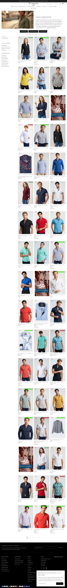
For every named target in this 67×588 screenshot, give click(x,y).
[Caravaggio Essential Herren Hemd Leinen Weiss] (57, 516)
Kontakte (29, 570)
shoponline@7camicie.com (46, 558)
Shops (29, 565)
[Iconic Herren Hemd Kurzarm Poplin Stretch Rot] (41, 486)
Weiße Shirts (4, 55)
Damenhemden (30, 6)
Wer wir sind (30, 574)
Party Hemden (4, 50)
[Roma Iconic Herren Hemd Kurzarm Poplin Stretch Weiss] (57, 192)
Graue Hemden (4, 60)
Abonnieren (60, 547)
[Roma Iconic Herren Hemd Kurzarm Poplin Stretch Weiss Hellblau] (57, 486)
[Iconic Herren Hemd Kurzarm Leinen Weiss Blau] (57, 252)
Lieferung (29, 560)
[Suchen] (64, 3)
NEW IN (39, 34)
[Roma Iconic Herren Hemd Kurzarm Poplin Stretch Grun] (41, 341)
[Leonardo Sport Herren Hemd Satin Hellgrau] (57, 78)
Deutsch (55, 3)
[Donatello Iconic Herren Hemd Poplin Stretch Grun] (41, 252)
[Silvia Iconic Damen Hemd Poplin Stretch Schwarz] (25, 48)
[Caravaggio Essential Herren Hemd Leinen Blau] (25, 428)
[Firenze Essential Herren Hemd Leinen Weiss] (57, 282)
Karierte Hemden (5, 64)
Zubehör (45, 6)
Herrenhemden (21, 6)
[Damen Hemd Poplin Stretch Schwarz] (57, 135)
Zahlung (29, 558)
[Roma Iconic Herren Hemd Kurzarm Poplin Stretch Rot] (41, 222)
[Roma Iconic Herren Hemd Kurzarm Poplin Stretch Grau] (41, 399)
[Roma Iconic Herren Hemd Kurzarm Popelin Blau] (57, 222)
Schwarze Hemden (5, 58)
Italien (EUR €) (49, 3)
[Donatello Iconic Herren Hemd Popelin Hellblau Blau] (57, 48)
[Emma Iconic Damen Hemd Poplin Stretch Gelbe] (25, 78)
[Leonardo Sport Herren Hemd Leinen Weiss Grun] (25, 516)
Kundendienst (30, 564)
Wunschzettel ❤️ (52, 6)
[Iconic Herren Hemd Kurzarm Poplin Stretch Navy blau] (25, 282)
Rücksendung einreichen (32, 576)
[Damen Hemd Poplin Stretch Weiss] (41, 458)
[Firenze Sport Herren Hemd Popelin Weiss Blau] (25, 135)
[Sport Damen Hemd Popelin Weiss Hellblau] (41, 78)
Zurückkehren (30, 562)
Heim (27, 34)
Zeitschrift (29, 567)
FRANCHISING (33, 8)
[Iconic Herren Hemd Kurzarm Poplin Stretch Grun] (25, 252)
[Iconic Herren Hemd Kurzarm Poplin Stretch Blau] (57, 311)
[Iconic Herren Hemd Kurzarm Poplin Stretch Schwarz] (57, 369)
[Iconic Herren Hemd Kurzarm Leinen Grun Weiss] (25, 399)
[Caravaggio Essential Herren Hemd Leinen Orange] (41, 516)
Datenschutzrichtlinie (31, 579)
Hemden (36, 34)
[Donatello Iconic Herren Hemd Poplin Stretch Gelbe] (57, 399)
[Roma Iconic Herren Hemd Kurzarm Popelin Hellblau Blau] (57, 341)
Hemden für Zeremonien (6, 47)
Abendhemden (4, 45)
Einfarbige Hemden (5, 61)
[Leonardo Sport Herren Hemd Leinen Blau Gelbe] (41, 135)
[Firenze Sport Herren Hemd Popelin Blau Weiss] (25, 106)
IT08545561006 (43, 560)
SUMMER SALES (14, 6)
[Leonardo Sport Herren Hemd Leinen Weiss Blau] (41, 48)
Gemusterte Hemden (5, 66)
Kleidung (39, 6)
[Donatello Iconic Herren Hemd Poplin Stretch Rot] (25, 369)
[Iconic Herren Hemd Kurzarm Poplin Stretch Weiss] (41, 369)
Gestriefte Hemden (5, 63)
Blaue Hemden (4, 57)
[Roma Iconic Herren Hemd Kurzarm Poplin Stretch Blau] (41, 192)
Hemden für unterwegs (6, 48)
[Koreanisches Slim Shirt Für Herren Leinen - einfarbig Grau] (57, 427)
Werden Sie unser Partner (58, 556)
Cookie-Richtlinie (31, 577)
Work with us (30, 581)
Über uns (29, 569)
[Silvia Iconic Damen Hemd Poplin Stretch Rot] (25, 192)
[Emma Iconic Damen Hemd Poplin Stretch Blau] (41, 106)
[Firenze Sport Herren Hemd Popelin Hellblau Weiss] (41, 164)
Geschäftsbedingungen (32, 572)
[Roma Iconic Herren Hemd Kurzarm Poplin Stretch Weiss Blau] (41, 428)
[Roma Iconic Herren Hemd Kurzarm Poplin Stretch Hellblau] (41, 311)
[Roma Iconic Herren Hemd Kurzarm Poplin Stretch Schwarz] (25, 222)
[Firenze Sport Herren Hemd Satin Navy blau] (57, 164)
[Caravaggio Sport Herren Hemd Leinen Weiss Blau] (25, 341)
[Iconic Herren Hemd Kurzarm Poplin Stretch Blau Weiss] (25, 164)
